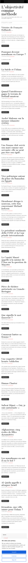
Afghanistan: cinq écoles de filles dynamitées (10, 432)
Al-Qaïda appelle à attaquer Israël (11, 483)
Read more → (5, 45)
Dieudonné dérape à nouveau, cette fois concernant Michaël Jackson (12, 205)
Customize (14, 556)
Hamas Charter (9, 383)
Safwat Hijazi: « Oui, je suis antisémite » (13, 406)
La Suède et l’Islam (11, 69)
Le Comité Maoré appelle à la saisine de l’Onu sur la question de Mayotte (13, 261)
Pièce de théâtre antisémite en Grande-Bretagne (13, 289)
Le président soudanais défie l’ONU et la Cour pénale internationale (13, 233)
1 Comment (11, 71)
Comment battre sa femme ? (11, 335)
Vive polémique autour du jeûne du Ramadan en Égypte (13, 178)
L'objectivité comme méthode (12, 10)
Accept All (14, 552)
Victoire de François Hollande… (11, 28)
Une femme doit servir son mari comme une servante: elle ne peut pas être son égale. (13, 149)
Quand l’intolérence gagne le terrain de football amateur (11, 94)
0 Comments (9, 31)
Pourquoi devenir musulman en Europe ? (13, 53)
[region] (14, 550)
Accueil (6, 538)
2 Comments (9, 183)
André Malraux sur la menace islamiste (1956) (12, 120)
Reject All (14, 559)
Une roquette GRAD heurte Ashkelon (11, 360)
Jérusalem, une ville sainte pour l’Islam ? (12, 508)
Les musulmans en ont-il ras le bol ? (13, 459)
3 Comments (10, 409)
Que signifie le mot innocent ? (11, 316)
